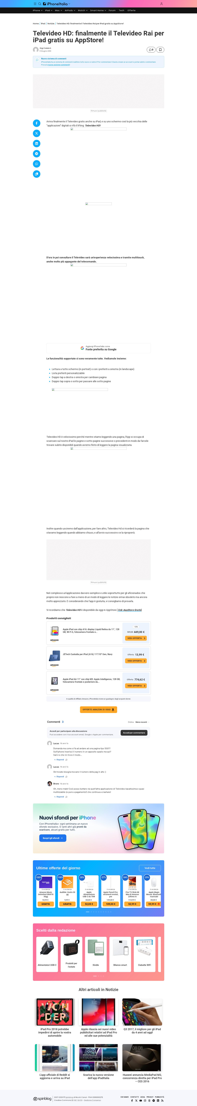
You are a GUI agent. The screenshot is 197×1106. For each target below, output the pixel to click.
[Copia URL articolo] (36, 174)
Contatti (134, 1097)
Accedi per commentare (134, 733)
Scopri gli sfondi (51, 838)
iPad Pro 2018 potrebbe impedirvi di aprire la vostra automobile (54, 1032)
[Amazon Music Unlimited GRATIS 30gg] (46, 882)
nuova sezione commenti (59, 65)
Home (36, 23)
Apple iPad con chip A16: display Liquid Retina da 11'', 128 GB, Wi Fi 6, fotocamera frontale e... (91, 630)
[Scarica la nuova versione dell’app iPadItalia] (98, 1057)
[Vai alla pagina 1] (87, 911)
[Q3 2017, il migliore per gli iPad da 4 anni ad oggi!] (142, 1012)
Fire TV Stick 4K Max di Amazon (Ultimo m (132, 894)
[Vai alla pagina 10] (110, 911)
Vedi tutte (150, 868)
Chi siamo (125, 1097)
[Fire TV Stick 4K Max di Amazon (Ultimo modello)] (132, 882)
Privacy (150, 1097)
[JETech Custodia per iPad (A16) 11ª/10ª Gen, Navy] (54, 656)
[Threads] (149, 1100)
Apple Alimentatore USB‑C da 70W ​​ (89, 894)
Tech (121, 10)
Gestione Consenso (92, 1100)
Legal (142, 1097)
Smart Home (97, 10)
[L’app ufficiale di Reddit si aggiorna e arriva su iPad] (55, 1057)
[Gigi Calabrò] (36, 50)
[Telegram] (153, 1100)
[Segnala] (66, 759)
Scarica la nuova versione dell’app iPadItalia (98, 1076)
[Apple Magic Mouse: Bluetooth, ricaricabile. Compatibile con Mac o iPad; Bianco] (154, 882)
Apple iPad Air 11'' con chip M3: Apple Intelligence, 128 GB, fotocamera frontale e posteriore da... (91, 680)
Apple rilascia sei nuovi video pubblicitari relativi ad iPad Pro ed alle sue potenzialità (98, 1032)
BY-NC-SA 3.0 (77, 1100)
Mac (57, 10)
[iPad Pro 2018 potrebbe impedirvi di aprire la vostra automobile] (55, 1012)
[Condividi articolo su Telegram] (36, 153)
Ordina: (131, 722)
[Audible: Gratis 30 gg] (67, 882)
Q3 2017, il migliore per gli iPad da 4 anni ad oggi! (142, 1031)
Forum (112, 10)
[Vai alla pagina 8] (105, 911)
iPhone (36, 10)
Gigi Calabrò (45, 48)
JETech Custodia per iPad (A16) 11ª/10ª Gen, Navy (87, 654)
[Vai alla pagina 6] (101, 911)
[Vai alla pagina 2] (91, 911)
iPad (47, 10)
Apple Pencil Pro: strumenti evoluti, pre (110, 894)
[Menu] (35, 3)
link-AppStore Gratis (129, 610)
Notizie (51, 23)
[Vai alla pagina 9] (108, 911)
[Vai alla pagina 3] (93, 911)
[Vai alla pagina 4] (96, 911)
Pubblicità (159, 1097)
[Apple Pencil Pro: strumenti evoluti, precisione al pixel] (111, 882)
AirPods (69, 10)
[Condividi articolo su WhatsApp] (36, 164)
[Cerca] (39, 3)
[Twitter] (136, 1100)
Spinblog (69, 1097)
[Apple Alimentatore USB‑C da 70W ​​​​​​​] (89, 882)
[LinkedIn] (158, 1100)
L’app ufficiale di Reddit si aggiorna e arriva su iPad (55, 1076)
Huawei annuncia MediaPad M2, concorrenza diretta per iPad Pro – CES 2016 (142, 1078)
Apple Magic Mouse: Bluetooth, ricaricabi (154, 894)
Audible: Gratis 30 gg (67, 893)
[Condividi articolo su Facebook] (36, 123)
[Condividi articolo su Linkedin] (36, 143)
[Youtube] (140, 1100)
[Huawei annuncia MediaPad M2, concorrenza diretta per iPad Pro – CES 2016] (142, 1057)
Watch (81, 10)
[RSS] (162, 1100)
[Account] (161, 4)
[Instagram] (145, 1100)
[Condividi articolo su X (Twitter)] (36, 133)
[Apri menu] (69, 3)
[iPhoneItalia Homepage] (55, 3)
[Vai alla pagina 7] (103, 911)
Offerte (132, 10)
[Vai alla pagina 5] (98, 911)
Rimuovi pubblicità (98, 111)
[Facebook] (132, 1100)
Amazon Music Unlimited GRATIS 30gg (45, 894)
